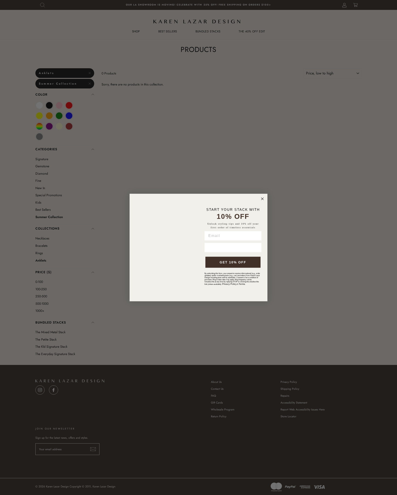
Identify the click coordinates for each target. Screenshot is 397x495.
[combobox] (211, 247)
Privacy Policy (229, 284)
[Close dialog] (262, 199)
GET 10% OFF (233, 262)
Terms (242, 284)
